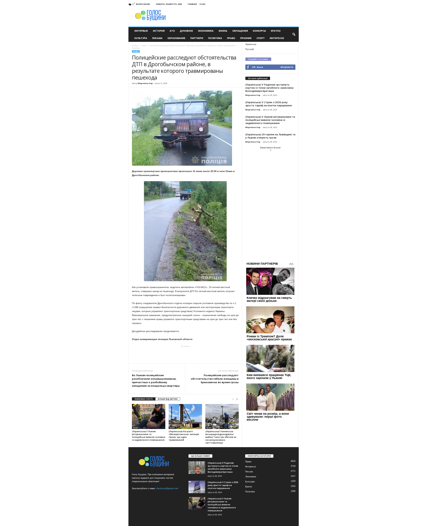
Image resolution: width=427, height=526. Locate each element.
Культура (140, 38)
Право (231, 38)
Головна (135, 45)
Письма (157, 38)
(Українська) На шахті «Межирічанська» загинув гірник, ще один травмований (184, 435)
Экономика (206, 30)
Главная (192, 4)
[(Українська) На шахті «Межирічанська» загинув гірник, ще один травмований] (185, 416)
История (159, 30)
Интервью (141, 30)
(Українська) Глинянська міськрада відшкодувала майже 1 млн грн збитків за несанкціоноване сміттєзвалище (220, 437)
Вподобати (287, 67)
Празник (246, 38)
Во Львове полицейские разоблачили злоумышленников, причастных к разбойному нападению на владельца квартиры (156, 380)
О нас (202, 4)
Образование (176, 38)
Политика (215, 38)
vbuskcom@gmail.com (167, 488)
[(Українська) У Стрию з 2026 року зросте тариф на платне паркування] (196, 487)
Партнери (196, 38)
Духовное (186, 30)
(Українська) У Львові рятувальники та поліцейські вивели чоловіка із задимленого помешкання (148, 435)
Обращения (240, 30)
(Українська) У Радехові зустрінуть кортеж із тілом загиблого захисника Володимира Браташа (269, 87)
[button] (293, 34)
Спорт (261, 38)
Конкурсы (259, 30)
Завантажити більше (270, 147)
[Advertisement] (185, 354)
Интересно (277, 38)
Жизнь (223, 30)
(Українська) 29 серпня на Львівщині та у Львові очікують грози (270, 136)
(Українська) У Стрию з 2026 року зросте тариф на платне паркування (268, 103)
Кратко (276, 30)
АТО (172, 30)
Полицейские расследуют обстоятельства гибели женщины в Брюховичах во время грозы (215, 379)
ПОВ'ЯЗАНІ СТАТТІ (144, 399)
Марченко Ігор (145, 83)
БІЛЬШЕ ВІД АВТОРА (168, 399)
